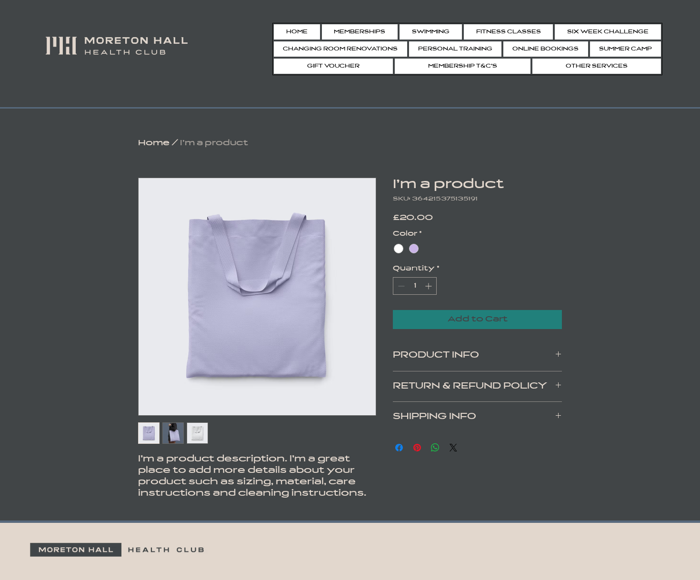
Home (154, 143)
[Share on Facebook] (399, 447)
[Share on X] (453, 447)
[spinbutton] (414, 286)
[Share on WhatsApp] (435, 447)
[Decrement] (400, 286)
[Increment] (429, 286)
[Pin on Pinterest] (417, 447)
